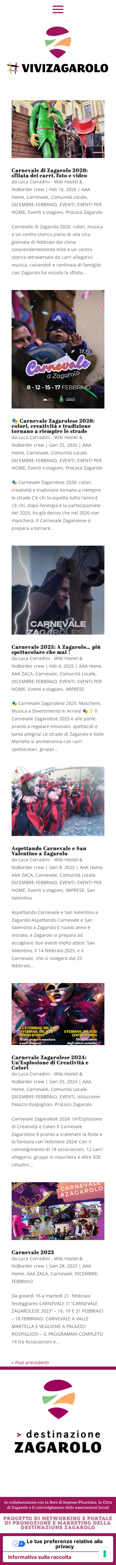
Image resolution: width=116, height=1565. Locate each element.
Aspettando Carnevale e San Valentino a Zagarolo (49, 851)
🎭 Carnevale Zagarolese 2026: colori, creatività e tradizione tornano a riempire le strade (53, 426)
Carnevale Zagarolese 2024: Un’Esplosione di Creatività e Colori (50, 1062)
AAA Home (90, 666)
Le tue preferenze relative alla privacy (64, 1544)
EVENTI (67, 204)
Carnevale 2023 (33, 1252)
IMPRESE (75, 689)
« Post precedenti (30, 1362)
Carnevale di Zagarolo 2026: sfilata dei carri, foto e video (50, 173)
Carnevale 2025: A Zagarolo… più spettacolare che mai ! (56, 649)
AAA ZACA (22, 674)
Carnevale (37, 197)
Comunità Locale (69, 197)
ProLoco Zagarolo (84, 212)
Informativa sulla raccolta (39, 1557)
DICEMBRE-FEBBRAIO (34, 204)
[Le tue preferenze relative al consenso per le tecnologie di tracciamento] (105, 1554)
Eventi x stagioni (45, 212)
